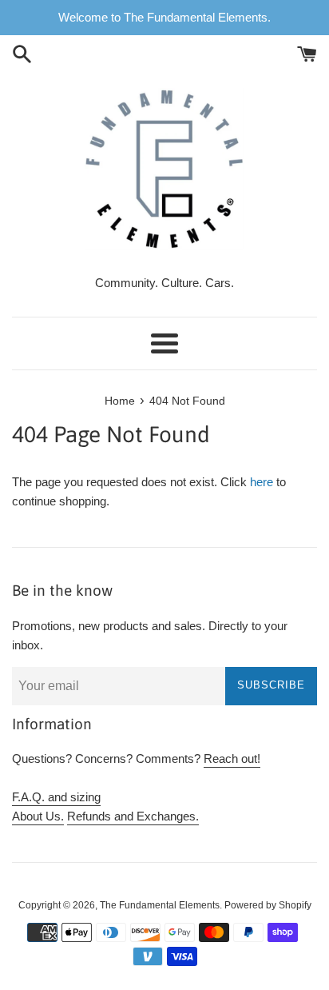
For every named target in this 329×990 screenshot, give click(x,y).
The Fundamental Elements (160, 905)
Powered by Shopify (267, 905)
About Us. (38, 816)
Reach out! (232, 758)
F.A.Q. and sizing (56, 797)
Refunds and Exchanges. (133, 816)
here (261, 482)
